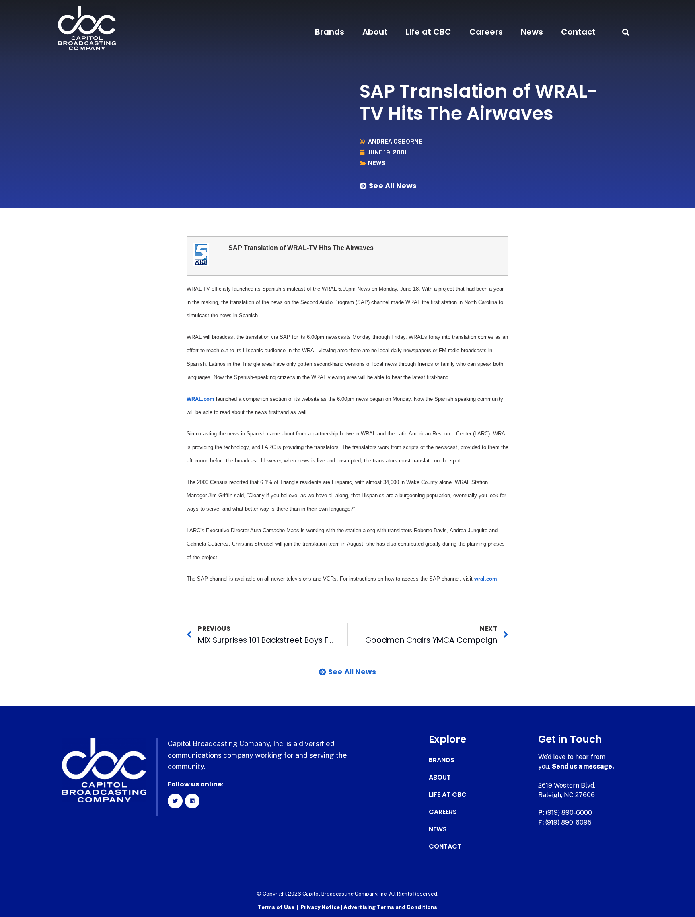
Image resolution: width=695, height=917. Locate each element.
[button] (625, 32)
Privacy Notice (320, 907)
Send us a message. (583, 766)
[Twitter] (175, 801)
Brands (329, 31)
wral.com (485, 579)
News (532, 31)
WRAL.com (200, 399)
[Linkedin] (192, 801)
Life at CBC (428, 31)
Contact (578, 31)
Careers (486, 31)
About (375, 31)
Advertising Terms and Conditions (390, 907)
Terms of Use (276, 907)
